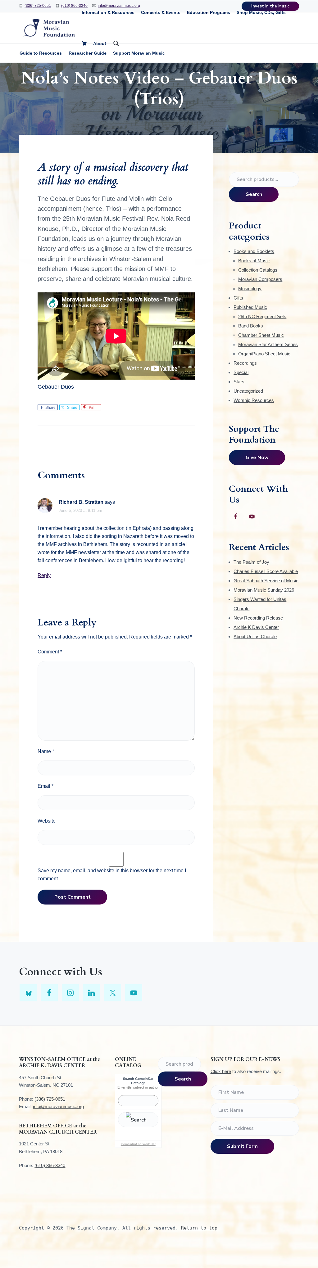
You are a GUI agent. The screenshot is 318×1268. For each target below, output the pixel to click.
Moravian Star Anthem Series (268, 344)
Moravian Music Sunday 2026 (264, 590)
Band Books (250, 325)
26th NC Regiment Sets (262, 316)
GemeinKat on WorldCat (138, 1144)
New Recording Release (258, 617)
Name (46, 751)
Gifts (238, 297)
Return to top (199, 1228)
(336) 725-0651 (38, 5)
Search (254, 194)
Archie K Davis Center (256, 627)
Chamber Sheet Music (261, 335)
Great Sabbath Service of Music (266, 580)
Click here (221, 1071)
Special (241, 372)
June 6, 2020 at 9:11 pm (80, 510)
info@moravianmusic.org (58, 1106)
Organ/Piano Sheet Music (264, 353)
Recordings (245, 363)
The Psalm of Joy (251, 562)
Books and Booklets (254, 251)
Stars (239, 381)
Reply (44, 575)
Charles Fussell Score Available (266, 571)
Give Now (257, 457)
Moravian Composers (260, 279)
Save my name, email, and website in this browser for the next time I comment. (112, 874)
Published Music (250, 307)
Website (47, 821)
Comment (50, 651)
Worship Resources (254, 400)
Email (45, 786)
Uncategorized (248, 391)
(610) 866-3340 (74, 5)
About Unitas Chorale (255, 636)
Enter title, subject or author (138, 1087)
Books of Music (254, 260)
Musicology (249, 288)
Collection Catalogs (257, 270)
